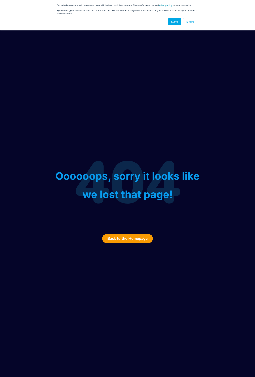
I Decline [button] (190, 21)
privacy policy (165, 5)
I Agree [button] (174, 21)
